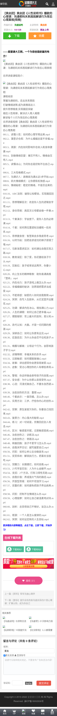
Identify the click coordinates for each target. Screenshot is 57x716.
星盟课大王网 (34, 696)
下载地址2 (36, 549)
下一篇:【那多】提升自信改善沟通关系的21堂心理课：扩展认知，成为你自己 (28, 601)
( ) (30, 580)
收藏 (33, 714)
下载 (17, 35)
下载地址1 (17, 549)
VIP (14, 714)
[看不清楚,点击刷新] (28, 683)
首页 (5, 714)
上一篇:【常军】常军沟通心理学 (20, 593)
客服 (43, 714)
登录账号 (20, 655)
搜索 (24, 714)
